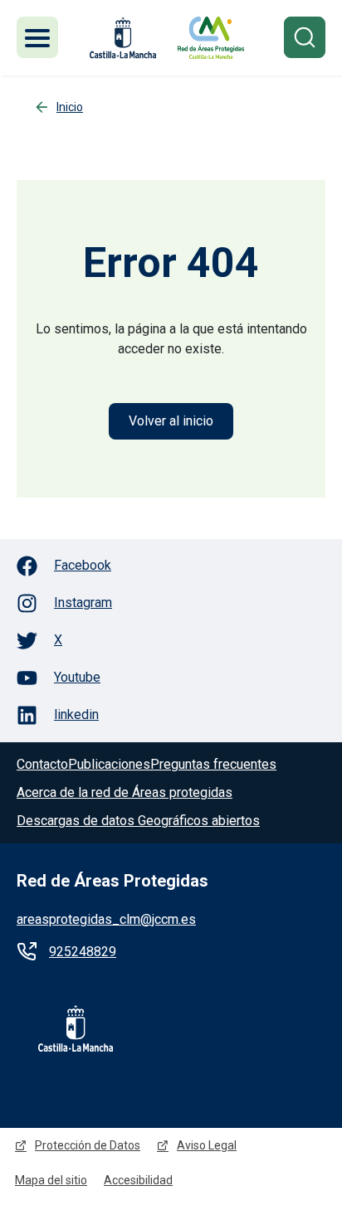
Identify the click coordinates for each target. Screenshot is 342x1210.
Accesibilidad (138, 1180)
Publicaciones (109, 764)
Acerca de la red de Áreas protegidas (124, 792)
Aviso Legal (207, 1145)
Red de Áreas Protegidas (112, 881)
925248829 (82, 952)
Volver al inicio (171, 421)
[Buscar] (304, 37)
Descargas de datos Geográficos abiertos (138, 821)
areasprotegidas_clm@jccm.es (106, 919)
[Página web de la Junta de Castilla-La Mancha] (123, 38)
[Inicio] (211, 38)
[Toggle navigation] (37, 37)
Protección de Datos (87, 1145)
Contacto (42, 764)
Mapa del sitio (51, 1180)
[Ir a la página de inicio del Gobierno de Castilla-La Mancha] (65, 1028)
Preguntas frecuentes (213, 764)
